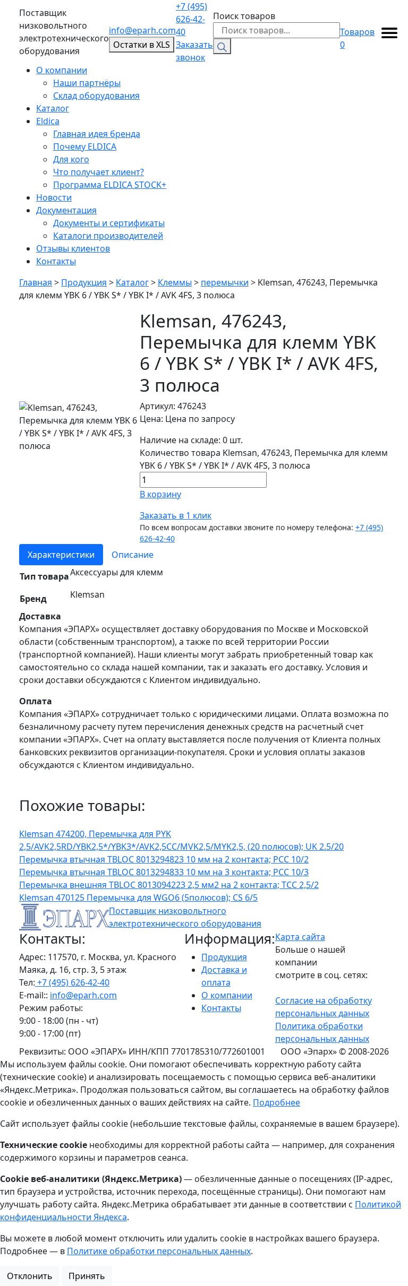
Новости (54, 197)
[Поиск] (222, 46)
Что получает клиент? (98, 172)
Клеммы (175, 282)
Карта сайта (300, 937)
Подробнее (276, 1102)
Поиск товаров (244, 16)
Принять (87, 1276)
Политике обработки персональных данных (159, 1251)
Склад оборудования (96, 95)
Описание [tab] (133, 554)
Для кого (71, 159)
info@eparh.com (142, 30)
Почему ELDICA (84, 146)
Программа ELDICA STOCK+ (109, 185)
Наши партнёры (87, 83)
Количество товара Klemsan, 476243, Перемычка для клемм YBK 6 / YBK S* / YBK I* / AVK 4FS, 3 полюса (264, 459)
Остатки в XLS (141, 44)
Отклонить (30, 1276)
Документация (66, 210)
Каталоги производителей (108, 235)
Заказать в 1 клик (175, 515)
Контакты (56, 261)
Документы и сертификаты (109, 223)
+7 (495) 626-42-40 (191, 19)
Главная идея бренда (96, 134)
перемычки (225, 282)
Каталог (52, 108)
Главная (35, 282)
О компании (61, 70)
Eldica (48, 121)
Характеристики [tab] (61, 554)
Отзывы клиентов (73, 248)
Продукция (84, 282)
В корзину (160, 494)
